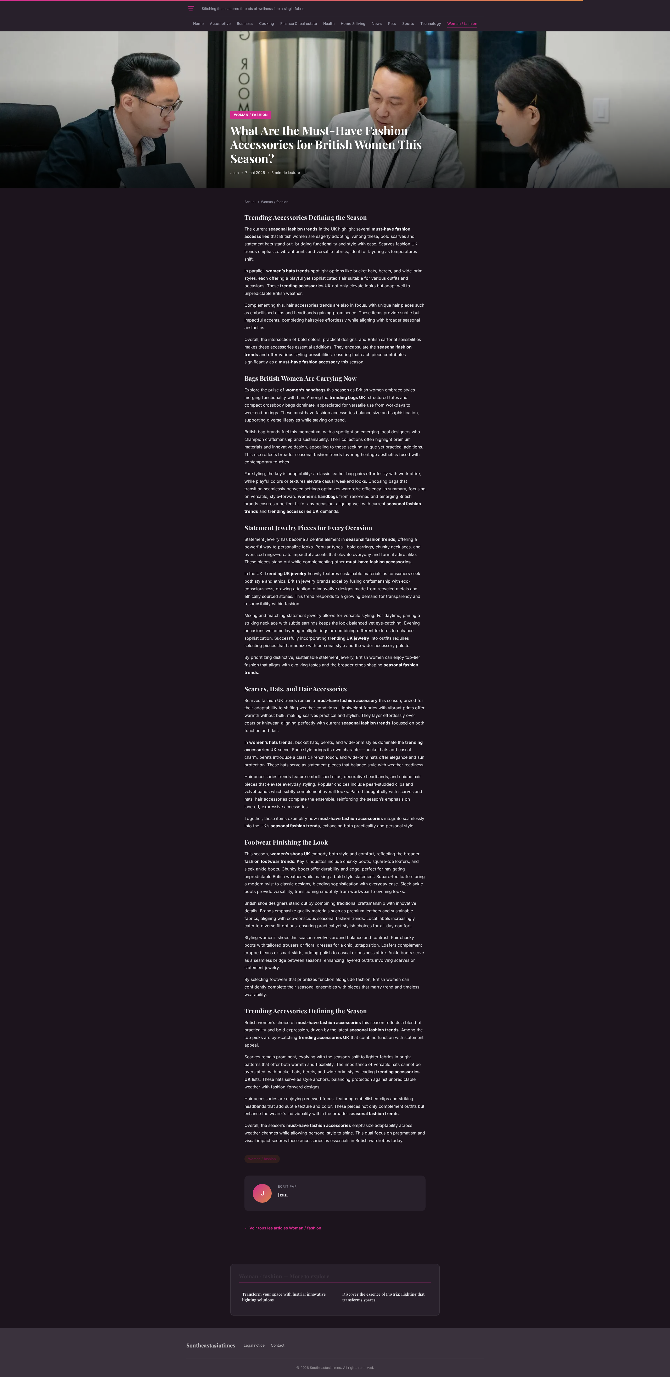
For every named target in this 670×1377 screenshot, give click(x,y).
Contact (277, 1345)
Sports (408, 23)
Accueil (250, 202)
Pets (392, 23)
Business (245, 23)
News (377, 23)
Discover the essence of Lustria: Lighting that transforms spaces (383, 1296)
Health (328, 23)
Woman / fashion (462, 23)
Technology (430, 23)
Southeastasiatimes (210, 1345)
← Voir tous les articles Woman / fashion (282, 1228)
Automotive (220, 23)
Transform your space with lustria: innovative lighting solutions (284, 1296)
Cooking (266, 23)
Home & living (353, 23)
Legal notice (254, 1345)
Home (198, 23)
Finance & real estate (298, 23)
